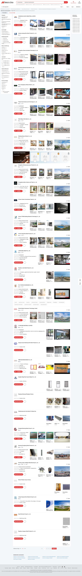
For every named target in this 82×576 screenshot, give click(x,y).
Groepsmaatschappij (6, 34)
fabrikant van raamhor (46, 4)
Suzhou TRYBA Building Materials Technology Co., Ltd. (29, 216)
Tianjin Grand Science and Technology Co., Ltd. (27, 101)
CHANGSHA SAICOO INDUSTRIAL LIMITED (26, 16)
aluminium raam (21, 302)
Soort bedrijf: (16, 71)
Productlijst (4, 12)
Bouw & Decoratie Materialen (5, 17)
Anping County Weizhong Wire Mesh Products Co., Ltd (29, 342)
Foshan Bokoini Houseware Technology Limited (27, 308)
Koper (61, 6)
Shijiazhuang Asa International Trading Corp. (27, 411)
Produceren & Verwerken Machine (6, 22)
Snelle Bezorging (6, 41)
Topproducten (55, 566)
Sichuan (4, 88)
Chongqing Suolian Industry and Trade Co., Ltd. (27, 182)
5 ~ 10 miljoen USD (5, 62)
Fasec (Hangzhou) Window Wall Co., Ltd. (26, 84)
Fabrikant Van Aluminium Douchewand (34, 557)
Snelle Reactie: (16, 56)
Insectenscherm (42, 302)
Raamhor (28, 302)
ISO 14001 (4, 48)
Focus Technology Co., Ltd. (40, 570)
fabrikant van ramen (29, 4)
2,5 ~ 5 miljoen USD (5, 63)
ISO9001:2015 (5, 50)
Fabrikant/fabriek (5, 32)
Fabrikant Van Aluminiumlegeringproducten (49, 556)
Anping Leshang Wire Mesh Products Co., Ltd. (27, 33)
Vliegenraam (49, 302)
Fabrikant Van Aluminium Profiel (33, 556)
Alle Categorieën (5, 6)
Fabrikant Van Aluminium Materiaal (18, 556)
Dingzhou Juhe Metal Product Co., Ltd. (26, 268)
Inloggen (79, 2)
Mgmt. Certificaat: (17, 434)
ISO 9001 (4, 47)
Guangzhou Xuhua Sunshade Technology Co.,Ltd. (28, 50)
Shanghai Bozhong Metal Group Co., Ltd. (26, 428)
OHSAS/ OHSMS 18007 (6, 53)
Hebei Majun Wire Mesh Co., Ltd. (24, 119)
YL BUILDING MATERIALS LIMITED (25, 325)
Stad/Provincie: (16, 21)
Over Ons (18, 566)
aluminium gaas (36, 304)
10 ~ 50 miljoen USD (6, 65)
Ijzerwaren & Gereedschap (6, 20)
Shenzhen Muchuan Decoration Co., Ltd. (26, 67)
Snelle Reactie (5, 39)
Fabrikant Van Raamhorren (77, 25)
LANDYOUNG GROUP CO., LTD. (24, 250)
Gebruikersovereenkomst (29, 566)
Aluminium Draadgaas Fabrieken (47, 557)
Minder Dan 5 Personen (6, 74)
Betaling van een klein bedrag (6, 43)
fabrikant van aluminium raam (37, 4)
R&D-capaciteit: (16, 74)
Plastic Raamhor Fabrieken (17, 559)
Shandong (4, 85)
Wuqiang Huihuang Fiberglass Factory (25, 394)
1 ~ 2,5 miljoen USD (5, 60)
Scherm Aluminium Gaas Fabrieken (62, 557)
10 (20, 548)
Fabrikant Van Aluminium (77, 30)
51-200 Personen (5, 71)
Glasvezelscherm (44, 304)
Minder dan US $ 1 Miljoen (6, 59)
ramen (16, 302)
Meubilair (4, 26)
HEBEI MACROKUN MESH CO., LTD (25, 359)
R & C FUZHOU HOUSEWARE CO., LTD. (25, 285)
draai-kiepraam (61, 302)
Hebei (3, 83)
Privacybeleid (36, 566)
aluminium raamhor (27, 304)
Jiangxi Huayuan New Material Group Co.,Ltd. (27, 497)
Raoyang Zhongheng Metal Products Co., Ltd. (27, 445)
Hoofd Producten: (17, 20)
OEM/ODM (5, 38)
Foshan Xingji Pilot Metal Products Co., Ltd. (26, 233)
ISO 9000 (4, 51)
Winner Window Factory (24, 479)
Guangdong (4, 82)
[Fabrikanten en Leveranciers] (7, 2)
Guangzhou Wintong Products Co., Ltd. (28, 165)
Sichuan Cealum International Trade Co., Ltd (27, 199)
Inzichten (59, 566)
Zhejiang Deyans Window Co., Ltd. (25, 136)
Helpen (67, 6)
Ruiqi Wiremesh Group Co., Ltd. (24, 514)
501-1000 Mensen (5, 77)
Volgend (53, 548)
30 (22, 548)
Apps (72, 6)
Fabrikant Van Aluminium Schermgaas (19, 557)
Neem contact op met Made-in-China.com (45, 566)
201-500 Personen (5, 75)
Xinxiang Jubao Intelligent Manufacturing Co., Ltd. (28, 462)
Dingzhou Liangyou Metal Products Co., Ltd (26, 531)
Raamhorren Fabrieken (31, 559)
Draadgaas (55, 302)
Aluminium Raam (34, 302)
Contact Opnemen (19, 25)
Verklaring (22, 566)
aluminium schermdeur (19, 304)
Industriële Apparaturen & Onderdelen (6, 24)
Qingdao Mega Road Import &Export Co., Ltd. (27, 377)
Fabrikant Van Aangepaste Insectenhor (63, 556)
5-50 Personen (5, 70)
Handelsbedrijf (5, 31)
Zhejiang (4, 86)
